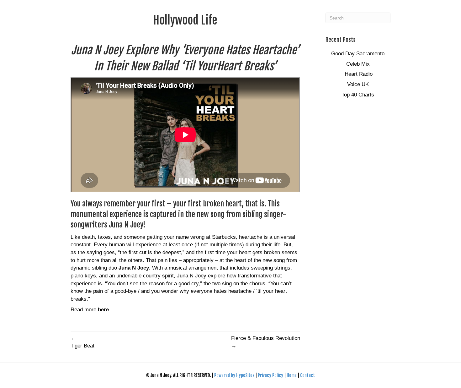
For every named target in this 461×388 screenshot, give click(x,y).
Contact (307, 375)
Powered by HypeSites (234, 375)
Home (292, 375)
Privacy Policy (271, 375)
